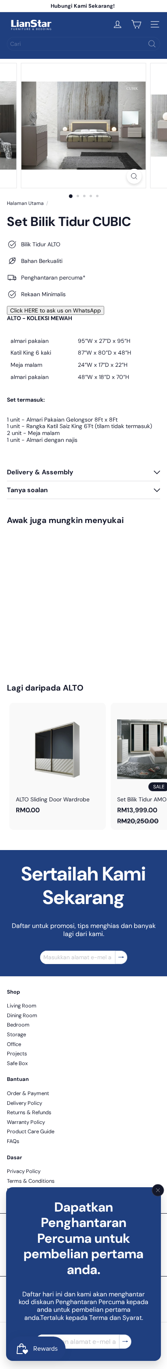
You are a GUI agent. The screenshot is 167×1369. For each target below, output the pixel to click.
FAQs (13, 1141)
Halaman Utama (25, 203)
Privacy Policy (24, 1171)
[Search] (152, 44)
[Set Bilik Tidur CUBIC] (57, 599)
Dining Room (22, 1015)
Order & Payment (28, 1093)
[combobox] (83, 44)
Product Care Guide (30, 1131)
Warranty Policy (26, 1122)
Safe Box (17, 1063)
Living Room (21, 1005)
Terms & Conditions (31, 1180)
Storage (16, 1034)
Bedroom (18, 1024)
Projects (17, 1053)
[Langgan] (125, 1342)
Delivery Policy (24, 1103)
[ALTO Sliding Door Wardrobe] (57, 761)
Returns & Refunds (29, 1112)
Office (14, 1044)
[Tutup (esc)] (158, 1190)
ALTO (73, 687)
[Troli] (136, 24)
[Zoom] (134, 176)
